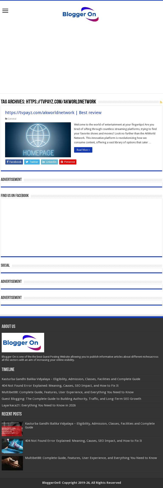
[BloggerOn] (81, 13)
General (12, 118)
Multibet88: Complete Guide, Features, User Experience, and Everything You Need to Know (91, 458)
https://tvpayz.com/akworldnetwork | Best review (53, 112)
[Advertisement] (81, 63)
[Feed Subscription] (161, 102)
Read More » (83, 149)
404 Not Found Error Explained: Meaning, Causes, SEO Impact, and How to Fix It (83, 441)
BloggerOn (50, 483)
